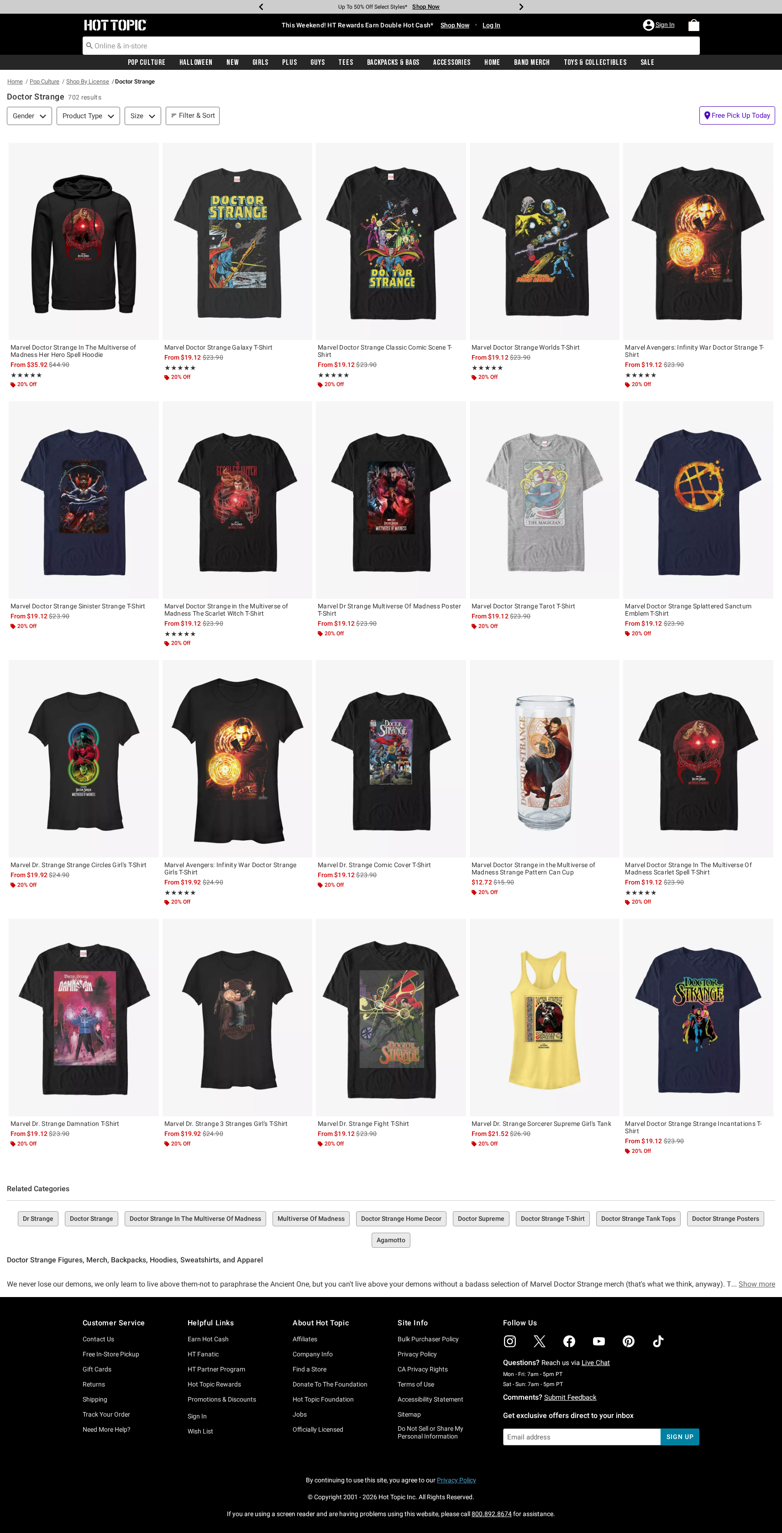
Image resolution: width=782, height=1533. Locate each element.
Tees (345, 62)
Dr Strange (38, 1218)
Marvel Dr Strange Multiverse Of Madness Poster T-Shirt (389, 609)
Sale (647, 62)
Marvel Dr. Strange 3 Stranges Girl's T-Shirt (226, 1123)
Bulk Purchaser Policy (428, 1339)
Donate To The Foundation (330, 1384)
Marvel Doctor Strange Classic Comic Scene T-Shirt (385, 351)
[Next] (521, 6)
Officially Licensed (318, 1429)
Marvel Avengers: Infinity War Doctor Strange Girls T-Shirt (230, 868)
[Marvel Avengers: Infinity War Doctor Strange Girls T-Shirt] (238, 758)
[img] (510, 1341)
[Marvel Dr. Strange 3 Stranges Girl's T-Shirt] (238, 1017)
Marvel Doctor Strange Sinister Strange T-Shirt (78, 606)
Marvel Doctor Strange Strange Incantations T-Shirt (693, 1127)
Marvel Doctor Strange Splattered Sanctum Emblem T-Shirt (688, 609)
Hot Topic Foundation (323, 1399)
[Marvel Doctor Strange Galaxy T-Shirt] (238, 241)
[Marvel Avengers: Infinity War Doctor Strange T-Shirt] (698, 241)
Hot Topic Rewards (214, 1384)
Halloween (196, 62)
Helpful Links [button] (211, 1322)
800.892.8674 (492, 1513)
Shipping (95, 1399)
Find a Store (309, 1369)
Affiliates (305, 1339)
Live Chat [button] (596, 1363)
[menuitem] (694, 25)
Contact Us (98, 1339)
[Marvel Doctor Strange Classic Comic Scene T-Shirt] (391, 241)
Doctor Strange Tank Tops (638, 1218)
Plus (289, 62)
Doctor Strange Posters (725, 1218)
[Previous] (261, 6)
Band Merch (532, 62)
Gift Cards (97, 1369)
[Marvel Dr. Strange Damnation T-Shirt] (84, 1017)
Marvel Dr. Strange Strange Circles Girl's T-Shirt (78, 865)
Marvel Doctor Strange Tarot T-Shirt (524, 606)
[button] (659, 25)
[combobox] (391, 46)
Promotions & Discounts (222, 1399)
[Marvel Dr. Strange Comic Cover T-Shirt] (391, 758)
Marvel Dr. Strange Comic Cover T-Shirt (374, 865)
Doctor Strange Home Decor (401, 1218)
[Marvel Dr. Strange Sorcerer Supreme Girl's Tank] (545, 1017)
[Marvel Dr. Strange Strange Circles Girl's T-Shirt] (84, 758)
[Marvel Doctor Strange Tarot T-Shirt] (545, 499)
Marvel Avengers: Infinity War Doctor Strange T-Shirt (694, 351)
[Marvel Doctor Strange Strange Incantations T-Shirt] (698, 1017)
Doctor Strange (91, 1218)
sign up (680, 1436)
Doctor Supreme (481, 1218)
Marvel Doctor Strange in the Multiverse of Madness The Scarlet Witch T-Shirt (226, 609)
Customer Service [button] (114, 1322)
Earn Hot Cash (208, 1339)
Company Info (313, 1354)
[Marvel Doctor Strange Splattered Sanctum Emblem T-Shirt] (698, 499)
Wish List (200, 1431)
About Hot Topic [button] (321, 1322)
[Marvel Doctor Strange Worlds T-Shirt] (545, 241)
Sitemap (409, 1414)
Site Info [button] (413, 1322)
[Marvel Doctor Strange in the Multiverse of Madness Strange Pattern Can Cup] (545, 758)
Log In (491, 25)
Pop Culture (147, 62)
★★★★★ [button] (26, 375)
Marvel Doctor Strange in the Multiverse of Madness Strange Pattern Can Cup (534, 868)
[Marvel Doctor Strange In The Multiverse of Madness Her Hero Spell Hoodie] (84, 241)
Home (492, 62)
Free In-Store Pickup (111, 1354)
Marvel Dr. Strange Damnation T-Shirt (65, 1123)
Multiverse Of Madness (311, 1218)
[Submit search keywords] (89, 45)
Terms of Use (416, 1384)
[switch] (737, 115)
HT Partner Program (216, 1369)
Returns (94, 1384)
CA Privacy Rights (423, 1369)
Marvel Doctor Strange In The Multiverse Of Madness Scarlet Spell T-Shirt (688, 868)
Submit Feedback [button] (570, 1397)
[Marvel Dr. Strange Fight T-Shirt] (391, 1017)
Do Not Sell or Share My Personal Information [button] (430, 1432)
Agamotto (391, 1240)
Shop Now (426, 6)
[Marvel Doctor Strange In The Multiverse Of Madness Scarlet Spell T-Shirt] (698, 758)
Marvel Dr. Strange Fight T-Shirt (363, 1123)
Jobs (300, 1414)
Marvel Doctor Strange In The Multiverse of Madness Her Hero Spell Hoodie (73, 351)
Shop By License (87, 81)
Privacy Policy (417, 1354)
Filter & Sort (197, 115)
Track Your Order (106, 1414)
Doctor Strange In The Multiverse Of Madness (195, 1218)
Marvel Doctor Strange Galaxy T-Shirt (218, 347)
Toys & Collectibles (595, 62)
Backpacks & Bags (393, 62)
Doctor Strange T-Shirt (553, 1218)
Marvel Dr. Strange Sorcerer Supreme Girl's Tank (541, 1123)
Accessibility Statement (430, 1399)
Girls (260, 62)
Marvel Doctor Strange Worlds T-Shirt (526, 347)
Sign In (197, 1416)
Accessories (452, 62)
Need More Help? (107, 1429)
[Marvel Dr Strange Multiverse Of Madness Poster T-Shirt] (391, 499)
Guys (317, 62)
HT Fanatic (203, 1354)
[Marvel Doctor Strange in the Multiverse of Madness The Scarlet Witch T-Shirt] (238, 499)
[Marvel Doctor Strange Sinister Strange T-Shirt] (84, 499)
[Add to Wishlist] (149, 152)
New (232, 62)
